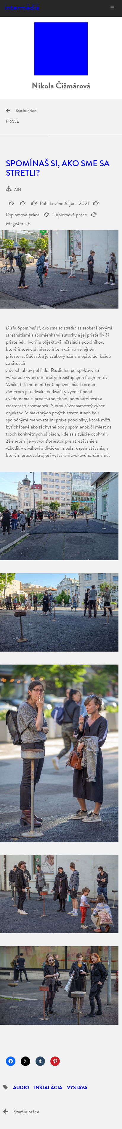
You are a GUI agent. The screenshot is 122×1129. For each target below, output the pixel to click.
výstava (77, 1087)
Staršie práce (26, 111)
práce (12, 121)
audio (21, 1087)
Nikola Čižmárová (61, 86)
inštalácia (48, 1087)
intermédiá (21, 7)
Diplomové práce (69, 214)
